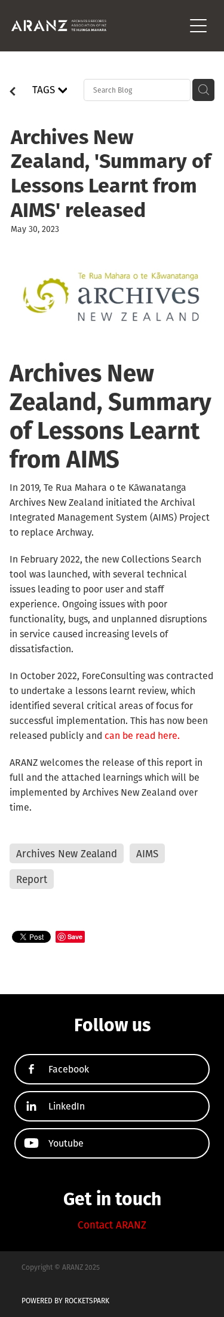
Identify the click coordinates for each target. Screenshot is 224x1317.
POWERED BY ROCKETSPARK (65, 1300)
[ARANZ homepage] (98, 25)
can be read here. (142, 735)
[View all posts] (13, 92)
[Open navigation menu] (198, 25)
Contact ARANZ (112, 1224)
